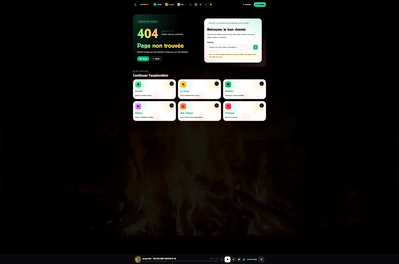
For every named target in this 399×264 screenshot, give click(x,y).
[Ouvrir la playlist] (261, 259)
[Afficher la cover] (138, 259)
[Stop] (239, 259)
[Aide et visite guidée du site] (211, 4)
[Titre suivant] (233, 259)
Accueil (145, 58)
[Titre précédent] (221, 259)
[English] (200, 4)
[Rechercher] (206, 4)
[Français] (196, 4)
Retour (157, 58)
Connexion (248, 4)
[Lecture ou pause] (227, 259)
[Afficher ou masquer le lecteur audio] (190, 4)
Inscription (261, 4)
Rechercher (210, 42)
